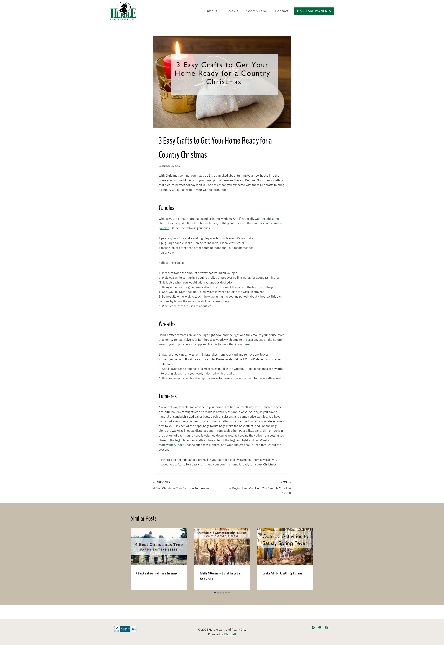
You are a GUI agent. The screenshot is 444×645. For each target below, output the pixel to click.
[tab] (215, 593)
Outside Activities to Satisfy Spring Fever (282, 573)
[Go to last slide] (136, 559)
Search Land (256, 11)
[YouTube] (320, 627)
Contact (281, 11)
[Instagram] (327, 627)
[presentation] (159, 546)
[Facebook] (313, 627)
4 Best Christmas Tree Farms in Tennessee (181, 486)
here (246, 344)
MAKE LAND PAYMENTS (314, 11)
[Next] (308, 559)
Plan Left (230, 634)
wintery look (174, 445)
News (233, 11)
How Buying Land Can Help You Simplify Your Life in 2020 (258, 488)
